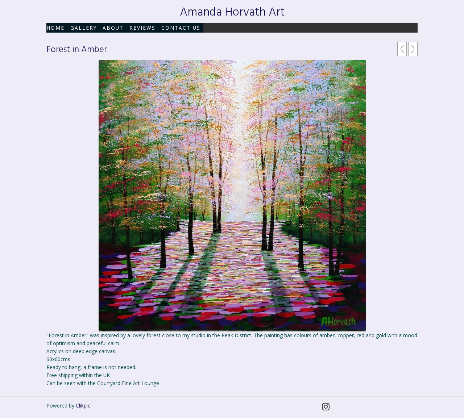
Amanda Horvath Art (232, 12)
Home (55, 27)
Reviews (142, 27)
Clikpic (83, 405)
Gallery (83, 27)
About (113, 27)
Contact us (180, 27)
